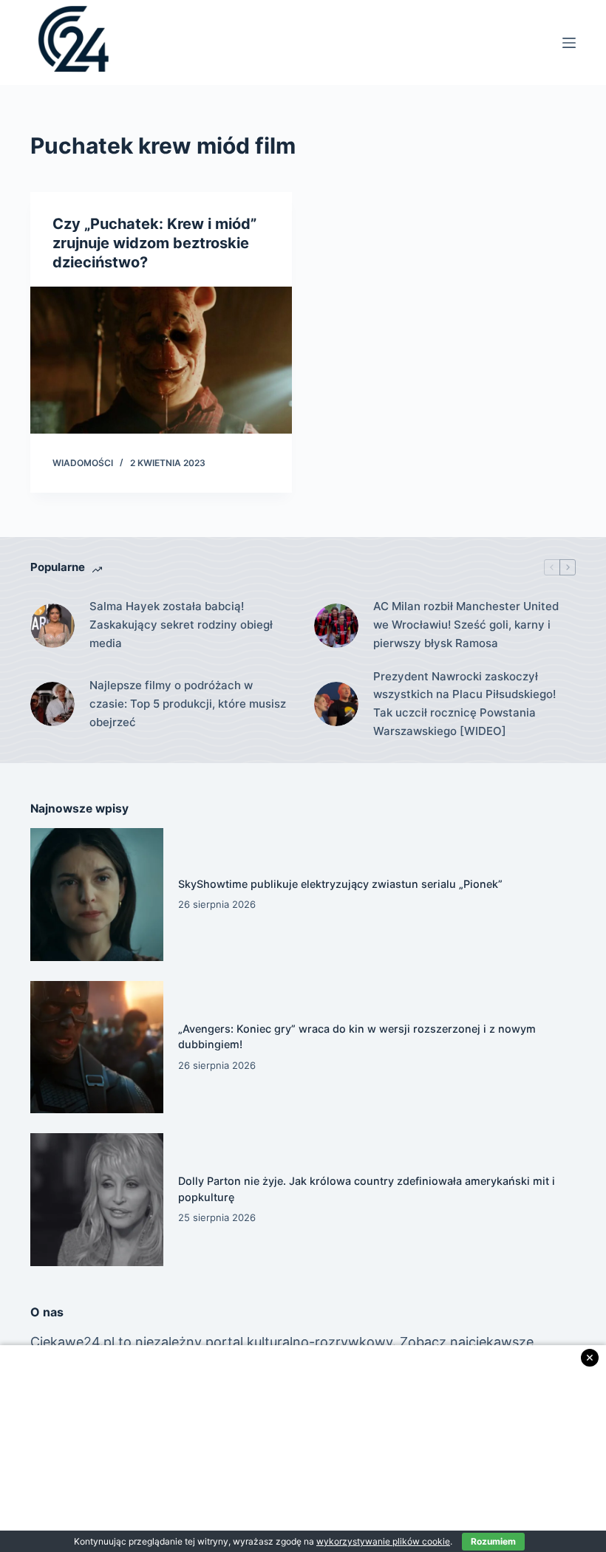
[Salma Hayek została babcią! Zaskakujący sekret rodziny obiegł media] (52, 626)
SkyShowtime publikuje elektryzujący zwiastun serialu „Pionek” (340, 884)
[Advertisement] (303, 1448)
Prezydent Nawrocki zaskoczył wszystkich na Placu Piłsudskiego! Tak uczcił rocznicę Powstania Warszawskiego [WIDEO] (464, 703)
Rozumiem (493, 1541)
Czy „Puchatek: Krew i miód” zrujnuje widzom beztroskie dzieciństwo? (154, 243)
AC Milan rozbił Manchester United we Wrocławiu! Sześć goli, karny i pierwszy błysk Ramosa (466, 624)
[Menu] (569, 42)
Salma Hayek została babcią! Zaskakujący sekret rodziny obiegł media (181, 624)
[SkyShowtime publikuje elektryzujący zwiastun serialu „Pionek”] (96, 894)
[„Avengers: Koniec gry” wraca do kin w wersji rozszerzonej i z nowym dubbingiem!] (96, 1047)
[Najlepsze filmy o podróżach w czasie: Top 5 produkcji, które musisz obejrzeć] (52, 704)
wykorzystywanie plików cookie (383, 1541)
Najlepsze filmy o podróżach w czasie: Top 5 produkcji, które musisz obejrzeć (187, 703)
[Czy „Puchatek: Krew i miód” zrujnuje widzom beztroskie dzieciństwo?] (161, 360)
